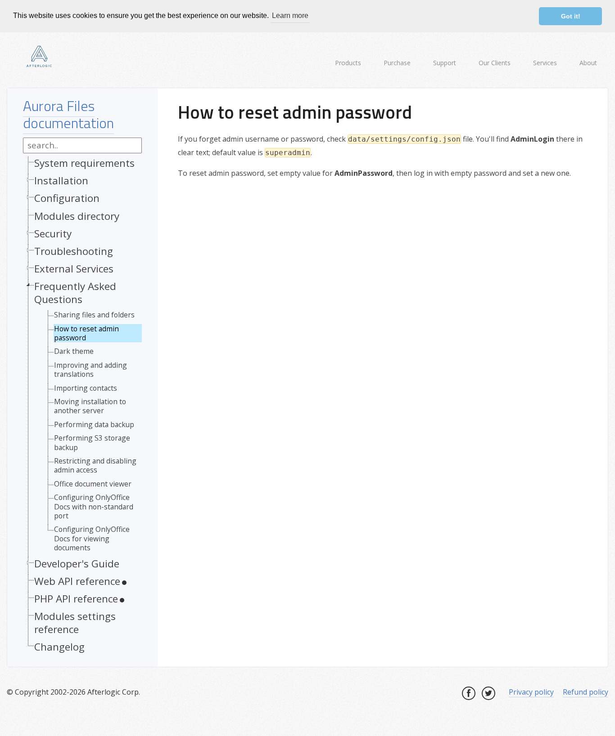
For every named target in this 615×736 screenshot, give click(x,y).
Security (53, 233)
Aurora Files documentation (68, 114)
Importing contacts (85, 388)
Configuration (66, 198)
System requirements (84, 163)
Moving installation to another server (90, 406)
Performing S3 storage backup (92, 442)
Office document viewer (92, 483)
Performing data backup (94, 424)
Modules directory (76, 216)
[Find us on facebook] (468, 693)
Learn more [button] (290, 15)
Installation (61, 180)
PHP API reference (76, 598)
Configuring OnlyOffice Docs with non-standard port (93, 506)
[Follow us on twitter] (488, 693)
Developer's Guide (76, 563)
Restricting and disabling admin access (95, 465)
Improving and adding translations (90, 370)
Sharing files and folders (94, 314)
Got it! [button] (570, 16)
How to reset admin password (86, 333)
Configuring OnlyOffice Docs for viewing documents (92, 538)
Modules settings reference (75, 623)
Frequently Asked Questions (75, 293)
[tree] (82, 407)
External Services (73, 268)
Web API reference (77, 581)
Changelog (59, 646)
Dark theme (74, 351)
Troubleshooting (73, 251)
